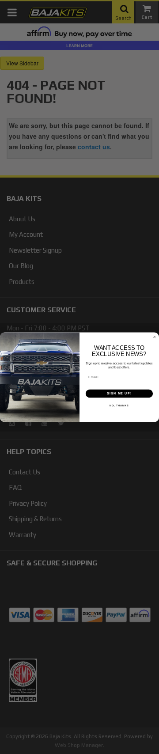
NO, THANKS (119, 405)
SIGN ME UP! (119, 393)
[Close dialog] (154, 336)
